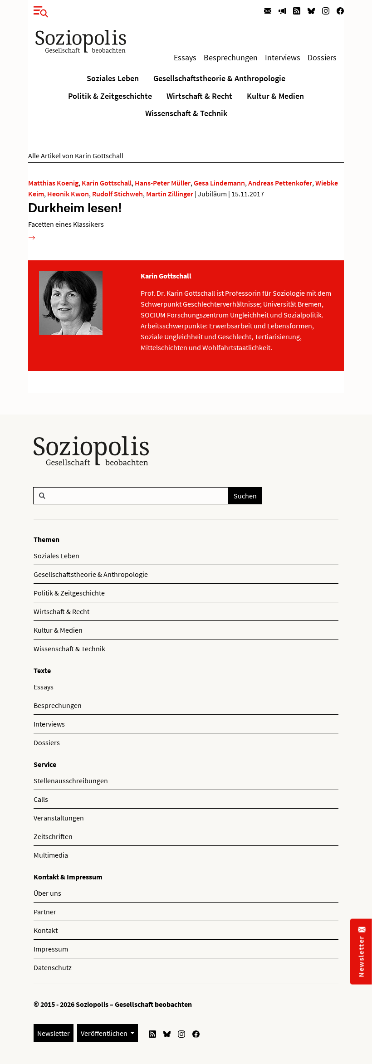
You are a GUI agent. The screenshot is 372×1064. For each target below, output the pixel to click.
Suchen (245, 495)
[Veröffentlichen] (282, 10)
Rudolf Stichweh (117, 193)
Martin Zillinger (169, 193)
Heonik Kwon (68, 193)
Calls (41, 799)
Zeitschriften (53, 836)
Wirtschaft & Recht (199, 96)
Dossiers (322, 58)
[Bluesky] (311, 10)
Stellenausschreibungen (71, 780)
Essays (185, 58)
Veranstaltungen (59, 817)
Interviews (282, 58)
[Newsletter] (267, 10)
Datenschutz (53, 967)
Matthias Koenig (53, 182)
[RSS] (296, 10)
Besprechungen (231, 58)
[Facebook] (340, 10)
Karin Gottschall (107, 182)
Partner (45, 911)
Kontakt (46, 930)
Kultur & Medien (275, 96)
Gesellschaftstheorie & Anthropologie (219, 78)
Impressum (51, 948)
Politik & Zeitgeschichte (110, 96)
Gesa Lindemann (219, 182)
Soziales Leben (113, 78)
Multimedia (51, 854)
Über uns (47, 893)
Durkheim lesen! (75, 207)
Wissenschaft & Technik (186, 113)
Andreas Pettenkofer (280, 182)
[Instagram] (325, 10)
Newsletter (53, 1033)
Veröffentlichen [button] (105, 1033)
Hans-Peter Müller (163, 182)
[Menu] (38, 10)
